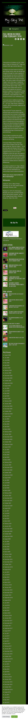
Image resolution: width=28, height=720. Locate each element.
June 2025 (7, 391)
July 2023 (6, 449)
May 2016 (6, 669)
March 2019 (7, 582)
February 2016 (8, 677)
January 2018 (7, 618)
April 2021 (6, 518)
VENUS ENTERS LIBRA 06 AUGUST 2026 (15, 272)
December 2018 (8, 590)
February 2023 (8, 462)
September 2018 (8, 597)
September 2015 (8, 689)
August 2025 (7, 385)
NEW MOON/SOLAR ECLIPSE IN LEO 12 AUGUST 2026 (16, 260)
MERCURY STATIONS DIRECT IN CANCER (11, 323)
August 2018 (7, 600)
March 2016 (7, 674)
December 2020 (8, 528)
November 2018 (8, 592)
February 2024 (8, 431)
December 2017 (8, 620)
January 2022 (7, 495)
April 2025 (6, 396)
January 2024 (7, 434)
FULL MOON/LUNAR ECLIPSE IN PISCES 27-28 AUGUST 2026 (16, 248)
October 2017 (7, 625)
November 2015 (8, 684)
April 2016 (6, 671)
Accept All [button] (14, 716)
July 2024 (6, 419)
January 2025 (7, 403)
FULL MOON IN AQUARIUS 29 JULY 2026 (16, 318)
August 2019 (7, 569)
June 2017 (7, 636)
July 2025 (6, 388)
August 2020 (7, 539)
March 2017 (7, 643)
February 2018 (8, 615)
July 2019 (6, 572)
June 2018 (7, 605)
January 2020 (7, 556)
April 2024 (6, 426)
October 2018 (7, 595)
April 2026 (6, 365)
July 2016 (6, 664)
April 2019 (6, 580)
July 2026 (6, 357)
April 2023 (6, 457)
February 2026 (8, 370)
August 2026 (7, 355)
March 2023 (7, 459)
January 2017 (7, 648)
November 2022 (8, 470)
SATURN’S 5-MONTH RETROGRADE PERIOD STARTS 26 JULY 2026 (16, 284)
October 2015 (7, 687)
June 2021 (7, 513)
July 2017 (6, 633)
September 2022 (8, 475)
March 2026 (7, 368)
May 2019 (6, 577)
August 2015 (7, 692)
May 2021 (6, 516)
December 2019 (8, 559)
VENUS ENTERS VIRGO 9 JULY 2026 (16, 337)
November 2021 (8, 500)
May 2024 (6, 424)
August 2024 (7, 416)
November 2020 (8, 531)
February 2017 (8, 646)
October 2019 (7, 564)
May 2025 (6, 393)
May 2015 (6, 699)
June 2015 (7, 697)
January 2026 (7, 373)
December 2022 (8, 467)
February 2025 (8, 401)
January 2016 (7, 679)
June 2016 (7, 666)
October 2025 (7, 380)
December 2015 (8, 682)
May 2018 (6, 608)
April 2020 (6, 549)
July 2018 (6, 602)
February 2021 (8, 523)
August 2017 (7, 631)
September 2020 (8, 536)
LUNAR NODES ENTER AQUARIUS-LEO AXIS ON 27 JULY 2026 (17, 278)
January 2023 (7, 465)
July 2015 (6, 694)
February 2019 (8, 585)
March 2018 (7, 613)
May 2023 (6, 454)
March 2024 (7, 429)
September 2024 (8, 414)
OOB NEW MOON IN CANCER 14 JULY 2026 (16, 332)
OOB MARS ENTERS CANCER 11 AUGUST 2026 (16, 254)
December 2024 (8, 406)
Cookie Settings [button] (6, 716)
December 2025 (8, 375)
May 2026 (6, 362)
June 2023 (7, 452)
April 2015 (6, 702)
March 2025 (7, 398)
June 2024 (7, 421)
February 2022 (8, 493)
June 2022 (7, 482)
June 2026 (7, 360)
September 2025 (8, 383)
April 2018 (6, 610)
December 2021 (8, 498)
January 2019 (7, 587)
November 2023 (8, 439)
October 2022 (7, 472)
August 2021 (7, 508)
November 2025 (8, 378)
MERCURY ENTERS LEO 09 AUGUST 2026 (15, 266)
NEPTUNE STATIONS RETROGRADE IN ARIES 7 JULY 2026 (16, 344)
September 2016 (8, 659)
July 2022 (6, 480)
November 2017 (8, 623)
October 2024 (7, 411)
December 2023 (8, 437)
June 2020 (7, 544)
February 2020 (8, 554)
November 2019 (8, 562)
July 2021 (6, 511)
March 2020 (7, 551)
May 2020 (6, 546)
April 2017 (6, 641)
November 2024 (8, 408)
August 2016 (7, 661)
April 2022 (6, 488)
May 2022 (6, 485)
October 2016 (7, 656)
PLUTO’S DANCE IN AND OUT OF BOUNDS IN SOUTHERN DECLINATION (16, 326)
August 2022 (7, 477)
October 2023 (7, 442)
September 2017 (8, 628)
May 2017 (6, 638)
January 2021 (7, 526)
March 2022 (7, 490)
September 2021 (8, 505)
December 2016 (8, 651)
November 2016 (8, 654)
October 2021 (7, 503)
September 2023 (8, 444)
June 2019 (7, 574)
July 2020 (6, 541)
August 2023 (7, 447)
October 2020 (7, 534)
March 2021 (7, 521)
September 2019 (8, 567)
